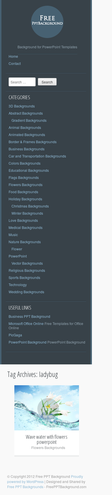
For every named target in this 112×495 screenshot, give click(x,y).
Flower (16, 248)
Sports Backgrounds (24, 277)
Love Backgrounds (23, 220)
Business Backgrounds (27, 148)
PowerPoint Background (28, 342)
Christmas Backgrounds (30, 205)
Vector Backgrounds (27, 263)
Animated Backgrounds (27, 134)
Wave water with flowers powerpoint (46, 439)
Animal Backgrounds (25, 127)
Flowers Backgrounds (26, 184)
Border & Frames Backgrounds (33, 141)
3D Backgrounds (22, 105)
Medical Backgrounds (26, 227)
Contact (15, 63)
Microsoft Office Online (26, 323)
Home (13, 56)
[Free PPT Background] (47, 42)
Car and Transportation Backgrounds (37, 155)
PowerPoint (18, 256)
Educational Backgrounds (29, 170)
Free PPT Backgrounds (25, 486)
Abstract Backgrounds (26, 113)
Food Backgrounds (23, 191)
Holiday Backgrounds (25, 198)
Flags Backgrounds (24, 177)
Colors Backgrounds (24, 163)
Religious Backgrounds (27, 270)
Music (13, 234)
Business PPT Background (29, 316)
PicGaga (15, 334)
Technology (18, 284)
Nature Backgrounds (25, 241)
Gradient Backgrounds (29, 120)
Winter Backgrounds (27, 213)
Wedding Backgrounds (26, 291)
